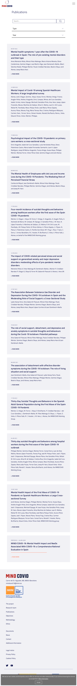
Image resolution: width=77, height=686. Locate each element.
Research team (11, 608)
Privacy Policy (10, 654)
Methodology (10, 620)
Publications (10, 612)
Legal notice (10, 650)
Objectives (9, 616)
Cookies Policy (11, 658)
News (8, 635)
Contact (8, 639)
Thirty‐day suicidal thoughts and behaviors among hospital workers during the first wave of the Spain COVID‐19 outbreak (38, 444)
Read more (15, 74)
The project (10, 604)
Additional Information (13, 643)
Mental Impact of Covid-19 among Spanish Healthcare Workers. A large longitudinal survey (35, 92)
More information (43, 679)
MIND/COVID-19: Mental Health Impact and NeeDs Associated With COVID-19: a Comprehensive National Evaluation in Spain (35, 546)
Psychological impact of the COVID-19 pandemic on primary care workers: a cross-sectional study (38, 140)
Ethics (8, 624)
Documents (10, 631)
